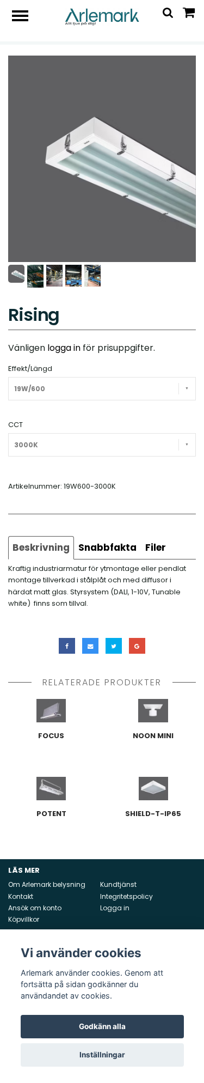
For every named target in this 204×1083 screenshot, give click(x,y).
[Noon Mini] (153, 710)
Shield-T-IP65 (153, 813)
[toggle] (25, 17)
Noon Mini (153, 736)
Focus (51, 736)
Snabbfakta (107, 547)
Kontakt (20, 896)
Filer (155, 547)
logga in (64, 348)
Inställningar (102, 1054)
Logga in (114, 907)
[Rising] (102, 159)
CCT (15, 424)
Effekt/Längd (30, 368)
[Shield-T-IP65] (153, 788)
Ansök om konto (34, 907)
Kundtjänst (118, 884)
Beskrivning (41, 547)
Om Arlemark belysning (46, 884)
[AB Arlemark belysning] (102, 16)
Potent (51, 813)
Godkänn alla (102, 1026)
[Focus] (51, 710)
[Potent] (51, 788)
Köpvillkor (23, 919)
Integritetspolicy (126, 896)
